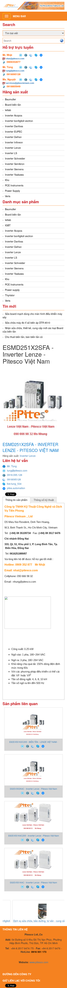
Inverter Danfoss (14, 126)
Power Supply (12, 190)
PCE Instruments (14, 185)
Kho (7, 180)
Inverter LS (11, 153)
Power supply (12, 290)
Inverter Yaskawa (14, 174)
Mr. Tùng (12, 466)
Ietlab (8, 110)
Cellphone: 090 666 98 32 (18, 576)
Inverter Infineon (14, 142)
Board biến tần (13, 104)
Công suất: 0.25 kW (22, 649)
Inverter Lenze (13, 147)
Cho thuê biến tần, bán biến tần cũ (24, 337)
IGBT (8, 225)
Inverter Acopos (13, 115)
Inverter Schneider (15, 158)
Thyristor (10, 295)
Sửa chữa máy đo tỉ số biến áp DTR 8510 (27, 322)
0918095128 (14, 479)
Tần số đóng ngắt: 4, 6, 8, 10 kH (29, 679)
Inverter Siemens (14, 169)
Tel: (16, 553)
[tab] (16, 500)
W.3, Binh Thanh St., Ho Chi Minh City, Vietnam (31, 527)
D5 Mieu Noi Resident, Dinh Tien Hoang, (27, 521)
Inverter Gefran (13, 137)
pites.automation (16, 488)
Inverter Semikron (14, 164)
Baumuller (10, 99)
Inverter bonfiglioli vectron (19, 121)
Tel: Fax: (32, 533)
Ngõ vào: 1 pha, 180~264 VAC (29, 654)
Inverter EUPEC (13, 131)
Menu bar (19, 16)
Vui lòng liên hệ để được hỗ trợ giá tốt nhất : (28, 559)
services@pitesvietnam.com (20, 83)
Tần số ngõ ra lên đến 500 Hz (28, 683)
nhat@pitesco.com (15, 58)
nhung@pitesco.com (24, 581)
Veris (7, 196)
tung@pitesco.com (15, 70)
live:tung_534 (14, 483)
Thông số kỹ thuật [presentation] (44, 499)
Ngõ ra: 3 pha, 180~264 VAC (28, 660)
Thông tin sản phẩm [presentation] (16, 499)
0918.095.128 (14, 475)
